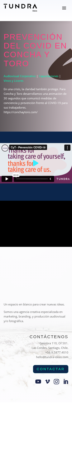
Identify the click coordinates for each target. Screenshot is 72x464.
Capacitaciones (48, 76)
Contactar (51, 369)
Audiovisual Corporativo (20, 76)
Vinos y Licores (13, 81)
